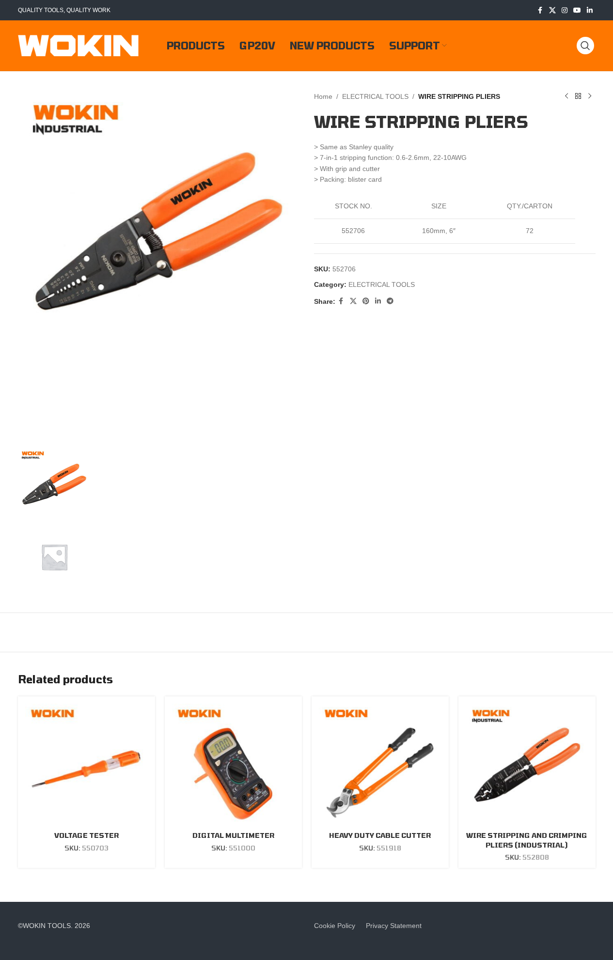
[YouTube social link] (577, 10)
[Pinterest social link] (366, 301)
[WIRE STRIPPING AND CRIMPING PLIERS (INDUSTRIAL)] (527, 765)
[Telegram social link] (390, 301)
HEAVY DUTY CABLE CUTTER (380, 835)
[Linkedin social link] (590, 10)
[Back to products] (578, 96)
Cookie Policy (334, 925)
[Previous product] (566, 96)
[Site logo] (78, 45)
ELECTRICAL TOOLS (375, 96)
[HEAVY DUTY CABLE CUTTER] (380, 765)
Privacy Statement (394, 925)
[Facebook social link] (540, 10)
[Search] (585, 45)
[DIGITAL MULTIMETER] (233, 765)
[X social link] (552, 10)
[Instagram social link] (564, 10)
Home (323, 96)
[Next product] (590, 96)
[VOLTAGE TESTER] (86, 765)
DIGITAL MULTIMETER (233, 835)
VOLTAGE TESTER (86, 835)
